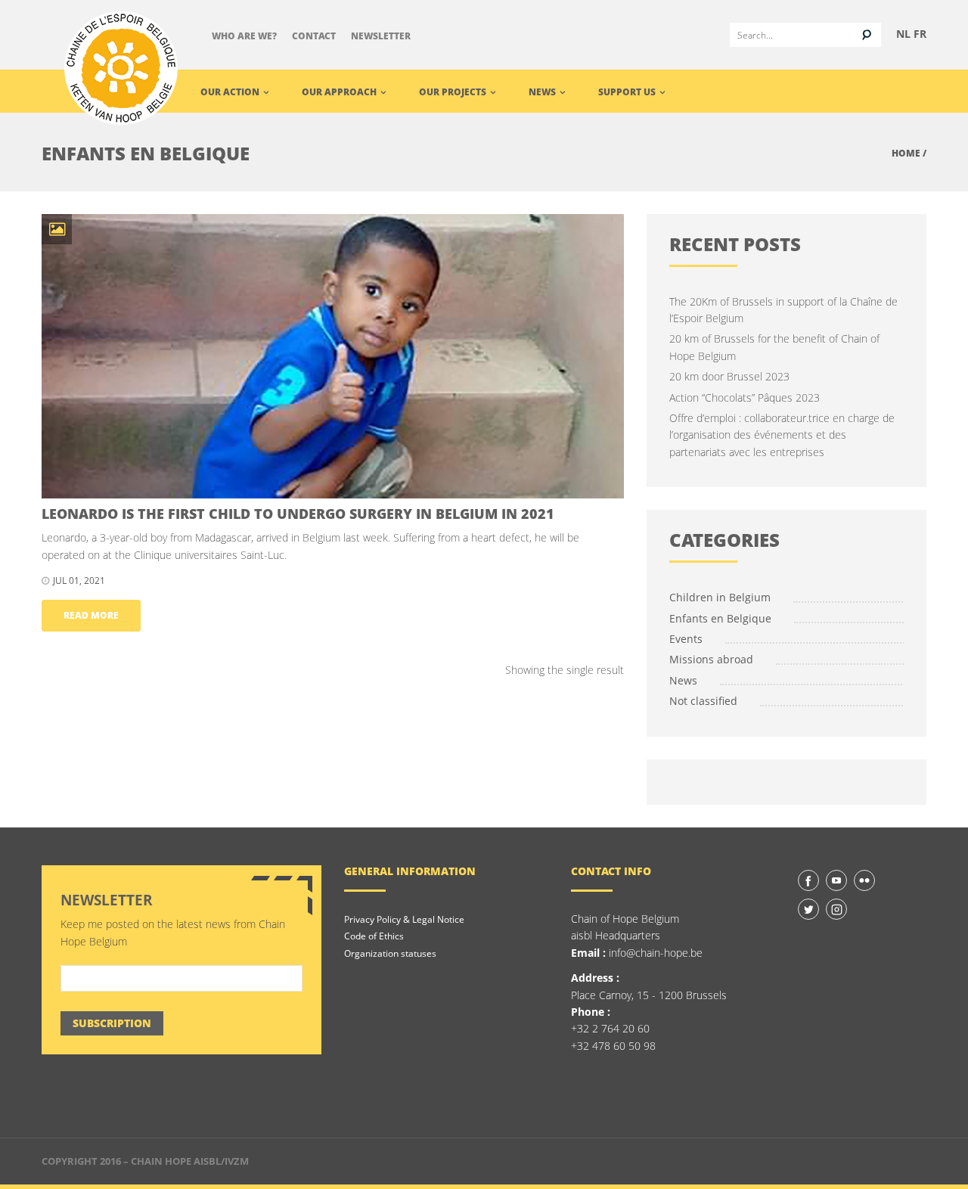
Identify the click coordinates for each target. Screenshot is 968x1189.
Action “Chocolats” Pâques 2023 (744, 397)
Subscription (112, 1023)
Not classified (703, 701)
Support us (628, 91)
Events (686, 639)
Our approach (340, 91)
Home (906, 153)
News (543, 91)
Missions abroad (711, 659)
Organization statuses (390, 953)
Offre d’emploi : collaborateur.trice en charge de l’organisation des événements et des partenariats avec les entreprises (782, 435)
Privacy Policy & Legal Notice (404, 919)
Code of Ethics (374, 936)
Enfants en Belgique (720, 618)
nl (903, 33)
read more (91, 615)
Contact (314, 35)
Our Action (231, 91)
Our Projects (454, 91)
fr (920, 33)
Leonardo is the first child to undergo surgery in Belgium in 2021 (298, 513)
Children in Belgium (720, 597)
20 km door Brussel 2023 (729, 376)
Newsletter (381, 35)
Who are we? (244, 35)
